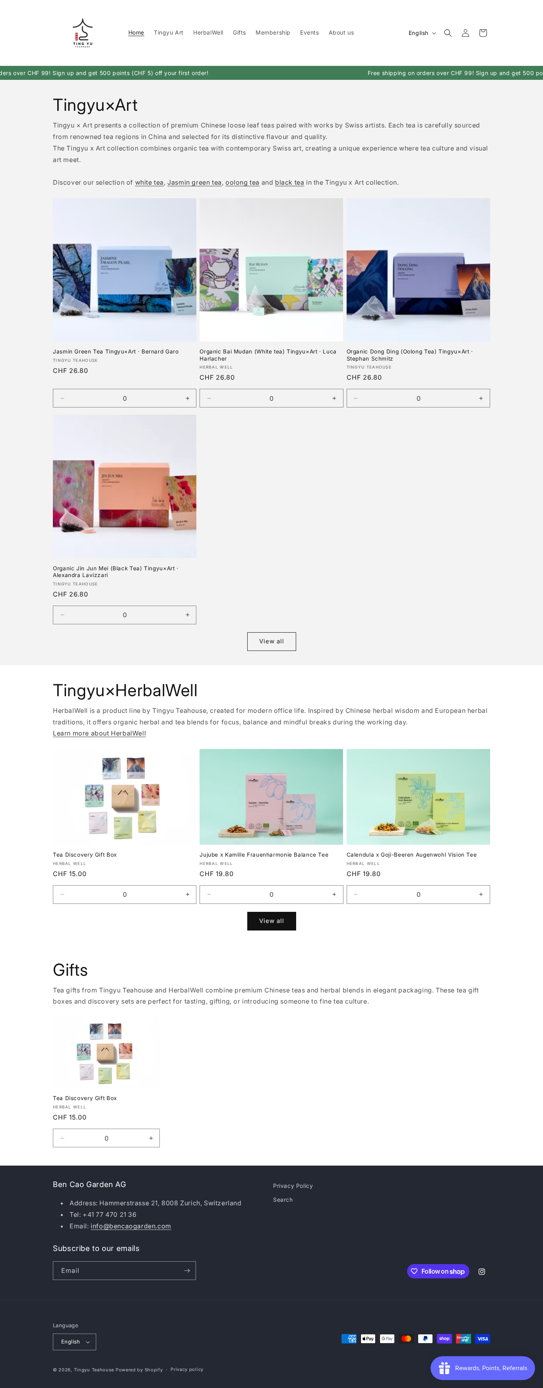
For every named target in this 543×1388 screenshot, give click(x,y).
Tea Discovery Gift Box (85, 854)
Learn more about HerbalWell (99, 733)
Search (283, 1199)
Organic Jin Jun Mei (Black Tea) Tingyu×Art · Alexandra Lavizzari (115, 572)
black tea (289, 182)
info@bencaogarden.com (131, 1226)
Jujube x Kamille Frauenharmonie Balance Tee (264, 854)
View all (271, 641)
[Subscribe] (187, 1270)
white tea (149, 182)
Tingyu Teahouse (94, 1370)
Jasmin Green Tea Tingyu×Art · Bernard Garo (115, 351)
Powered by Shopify (139, 1370)
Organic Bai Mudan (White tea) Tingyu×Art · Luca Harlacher (268, 355)
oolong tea (242, 182)
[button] (448, 33)
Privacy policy (187, 1369)
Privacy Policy (293, 1185)
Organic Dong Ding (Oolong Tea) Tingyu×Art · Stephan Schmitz (410, 355)
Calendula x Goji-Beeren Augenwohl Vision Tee (412, 854)
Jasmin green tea (194, 182)
